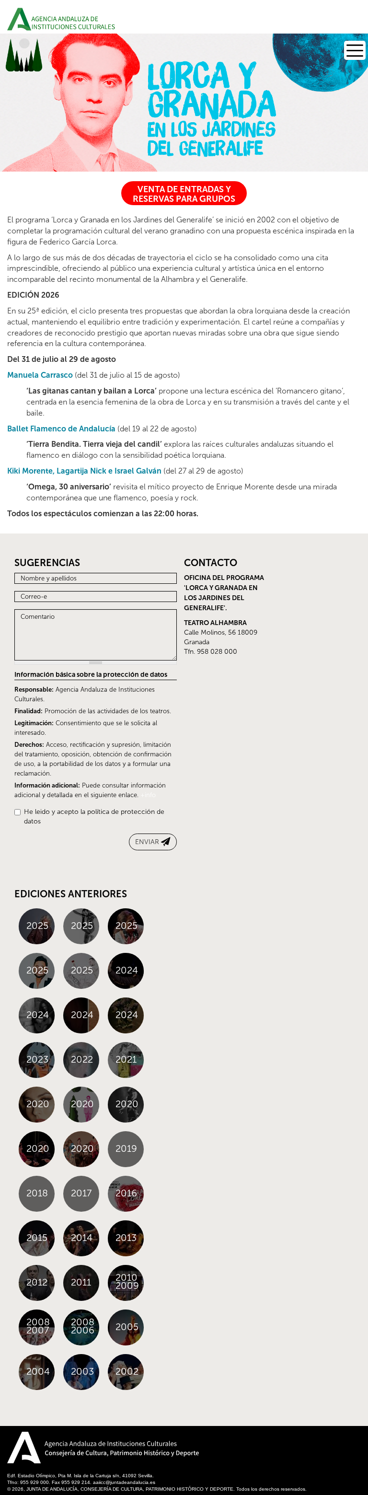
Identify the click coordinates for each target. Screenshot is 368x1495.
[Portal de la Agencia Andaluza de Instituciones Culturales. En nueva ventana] (121, 1450)
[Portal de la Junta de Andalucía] (19, 19)
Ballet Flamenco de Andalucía (61, 429)
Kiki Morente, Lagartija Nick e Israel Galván (84, 471)
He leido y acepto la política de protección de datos (94, 816)
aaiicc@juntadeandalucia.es (124, 1482)
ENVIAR (147, 842)
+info (148, 795)
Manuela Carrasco (40, 375)
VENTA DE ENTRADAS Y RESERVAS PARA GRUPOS (184, 194)
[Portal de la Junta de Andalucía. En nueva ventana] (24, 1447)
